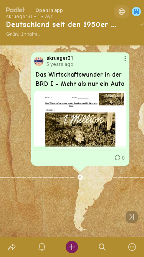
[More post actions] (120, 62)
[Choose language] (121, 11)
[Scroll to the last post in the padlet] (132, 217)
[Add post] (71, 247)
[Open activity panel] (41, 247)
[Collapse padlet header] (141, 24)
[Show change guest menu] (136, 11)
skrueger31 (19, 16)
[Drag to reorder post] (80, 177)
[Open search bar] (102, 247)
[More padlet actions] (132, 247)
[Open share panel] (12, 247)
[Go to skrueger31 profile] (38, 61)
